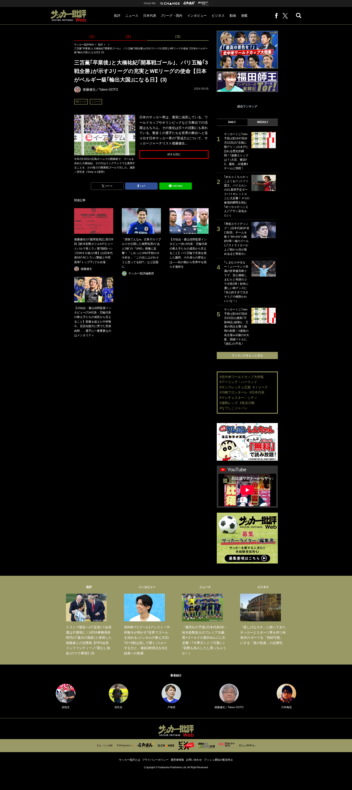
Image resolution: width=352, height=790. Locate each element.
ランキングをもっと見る (247, 355)
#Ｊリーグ (260, 387)
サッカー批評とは (129, 759)
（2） (128, 36)
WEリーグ (81, 101)
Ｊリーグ (96, 101)
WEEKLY (262, 122)
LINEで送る (178, 186)
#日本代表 (257, 392)
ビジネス (218, 15)
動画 (233, 15)
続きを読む (174, 154)
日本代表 (149, 15)
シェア (142, 186)
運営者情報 (177, 759)
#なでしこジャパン (234, 408)
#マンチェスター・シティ (238, 397)
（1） (92, 36)
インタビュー (197, 15)
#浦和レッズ (229, 403)
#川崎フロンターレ (234, 392)
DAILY (232, 122)
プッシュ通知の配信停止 (218, 759)
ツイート (109, 186)
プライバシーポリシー (155, 759)
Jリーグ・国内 (171, 15)
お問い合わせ (194, 759)
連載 (244, 15)
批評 (117, 15)
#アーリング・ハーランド (238, 382)
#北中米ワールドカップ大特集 (242, 377)
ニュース (131, 15)
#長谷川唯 (247, 403)
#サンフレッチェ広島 (235, 387)
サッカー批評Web (84, 44)
